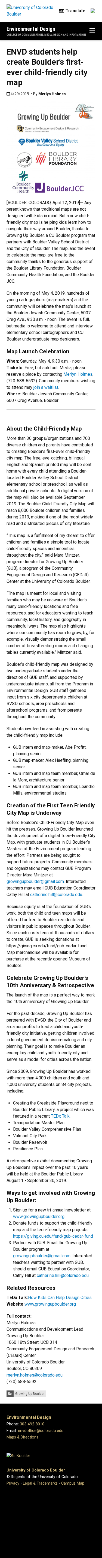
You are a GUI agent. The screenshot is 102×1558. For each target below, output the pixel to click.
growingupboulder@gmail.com (35, 881)
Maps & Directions (22, 1437)
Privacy (13, 1483)
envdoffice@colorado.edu (40, 1430)
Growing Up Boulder (30, 1394)
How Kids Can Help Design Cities (60, 1297)
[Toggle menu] (92, 31)
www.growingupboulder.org (38, 1216)
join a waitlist (45, 387)
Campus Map (72, 1483)
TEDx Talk (60, 1116)
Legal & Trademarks (40, 1483)
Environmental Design (31, 29)
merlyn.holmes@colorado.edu (35, 1375)
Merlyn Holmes (77, 374)
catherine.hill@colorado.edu (56, 894)
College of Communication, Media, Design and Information (46, 34)
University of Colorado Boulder (36, 1470)
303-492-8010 (32, 1424)
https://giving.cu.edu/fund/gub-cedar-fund (53, 1236)
